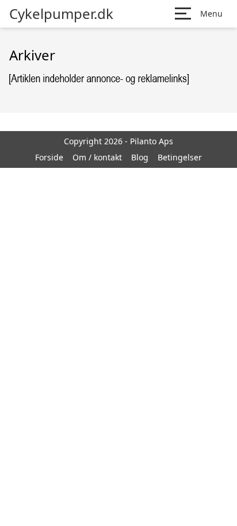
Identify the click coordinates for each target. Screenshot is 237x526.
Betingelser (180, 157)
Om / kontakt (97, 157)
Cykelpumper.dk (61, 14)
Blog (139, 157)
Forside (49, 157)
